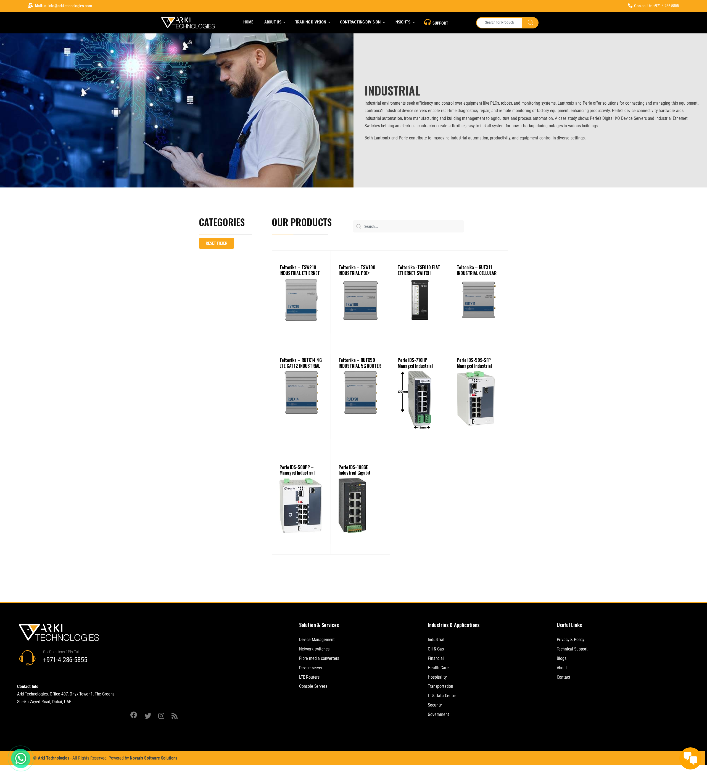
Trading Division (310, 22)
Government (438, 714)
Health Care (438, 667)
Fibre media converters (319, 658)
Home (248, 22)
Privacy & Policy (570, 639)
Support (440, 23)
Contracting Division (360, 22)
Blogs (561, 658)
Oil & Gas (436, 649)
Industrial (436, 639)
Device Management (317, 639)
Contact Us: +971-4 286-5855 (656, 5)
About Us (272, 22)
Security (435, 705)
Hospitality (437, 677)
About (562, 667)
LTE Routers (309, 677)
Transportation (440, 686)
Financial (436, 658)
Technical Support (572, 649)
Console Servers (313, 686)
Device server (311, 667)
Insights (402, 22)
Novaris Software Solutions (153, 758)
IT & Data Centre (442, 695)
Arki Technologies (53, 758)
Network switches (314, 649)
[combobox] (499, 22)
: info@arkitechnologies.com (63, 5)
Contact (563, 677)
